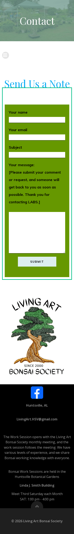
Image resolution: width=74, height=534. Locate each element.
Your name (18, 112)
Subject (15, 147)
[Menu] (5, 55)
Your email (18, 129)
